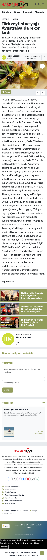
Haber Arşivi (10, 504)
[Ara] (39, 4)
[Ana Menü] (43, 4)
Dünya (17, 12)
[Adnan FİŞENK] (9, 432)
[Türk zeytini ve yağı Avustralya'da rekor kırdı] (23, 75)
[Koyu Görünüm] (36, 4)
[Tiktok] (32, 479)
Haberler (6, 19)
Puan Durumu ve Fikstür (14, 495)
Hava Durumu (10, 489)
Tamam (4, 547)
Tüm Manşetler (11, 498)
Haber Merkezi (23, 337)
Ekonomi (27, 12)
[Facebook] (10, 479)
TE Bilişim (29, 535)
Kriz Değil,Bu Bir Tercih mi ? (16, 410)
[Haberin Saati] (15, 4)
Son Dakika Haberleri (13, 501)
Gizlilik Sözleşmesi (11, 511)
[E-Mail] (18, 343)
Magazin (39, 12)
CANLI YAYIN (9, 513)
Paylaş (7, 92)
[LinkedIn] (23, 479)
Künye (34, 511)
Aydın (15, 19)
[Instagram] (19, 479)
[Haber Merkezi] (8, 339)
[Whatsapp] (37, 479)
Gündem (6, 12)
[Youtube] (28, 479)
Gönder (7, 390)
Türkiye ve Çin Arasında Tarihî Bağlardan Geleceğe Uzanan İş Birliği (23, 555)
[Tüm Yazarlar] (43, 403)
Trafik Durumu (10, 492)
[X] (14, 479)
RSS (6, 526)
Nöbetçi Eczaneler (12, 487)
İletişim (25, 511)
